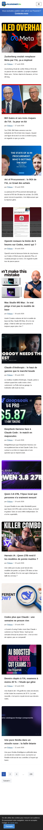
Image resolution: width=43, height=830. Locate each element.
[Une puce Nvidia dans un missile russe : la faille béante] (21, 721)
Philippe (10, 64)
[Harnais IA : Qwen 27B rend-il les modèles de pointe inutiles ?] (21, 537)
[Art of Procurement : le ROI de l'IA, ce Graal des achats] (21, 161)
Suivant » (6, 781)
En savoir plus (13, 823)
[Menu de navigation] (38, 4)
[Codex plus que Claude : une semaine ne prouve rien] (21, 598)
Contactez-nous (21, 13)
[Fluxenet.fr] (12, 4)
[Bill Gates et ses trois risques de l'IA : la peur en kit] (21, 99)
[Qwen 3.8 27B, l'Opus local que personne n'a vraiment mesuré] (21, 475)
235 (31, 774)
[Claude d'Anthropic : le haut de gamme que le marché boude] (21, 349)
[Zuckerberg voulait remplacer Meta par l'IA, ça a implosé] (21, 38)
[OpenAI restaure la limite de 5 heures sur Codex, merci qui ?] (21, 222)
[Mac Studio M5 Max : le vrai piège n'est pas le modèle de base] (21, 284)
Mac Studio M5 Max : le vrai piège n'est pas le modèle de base (19, 306)
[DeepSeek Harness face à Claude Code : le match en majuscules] (21, 410)
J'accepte (9, 826)
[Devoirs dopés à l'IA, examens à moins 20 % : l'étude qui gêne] (21, 659)
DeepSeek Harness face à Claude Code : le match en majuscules (18, 432)
